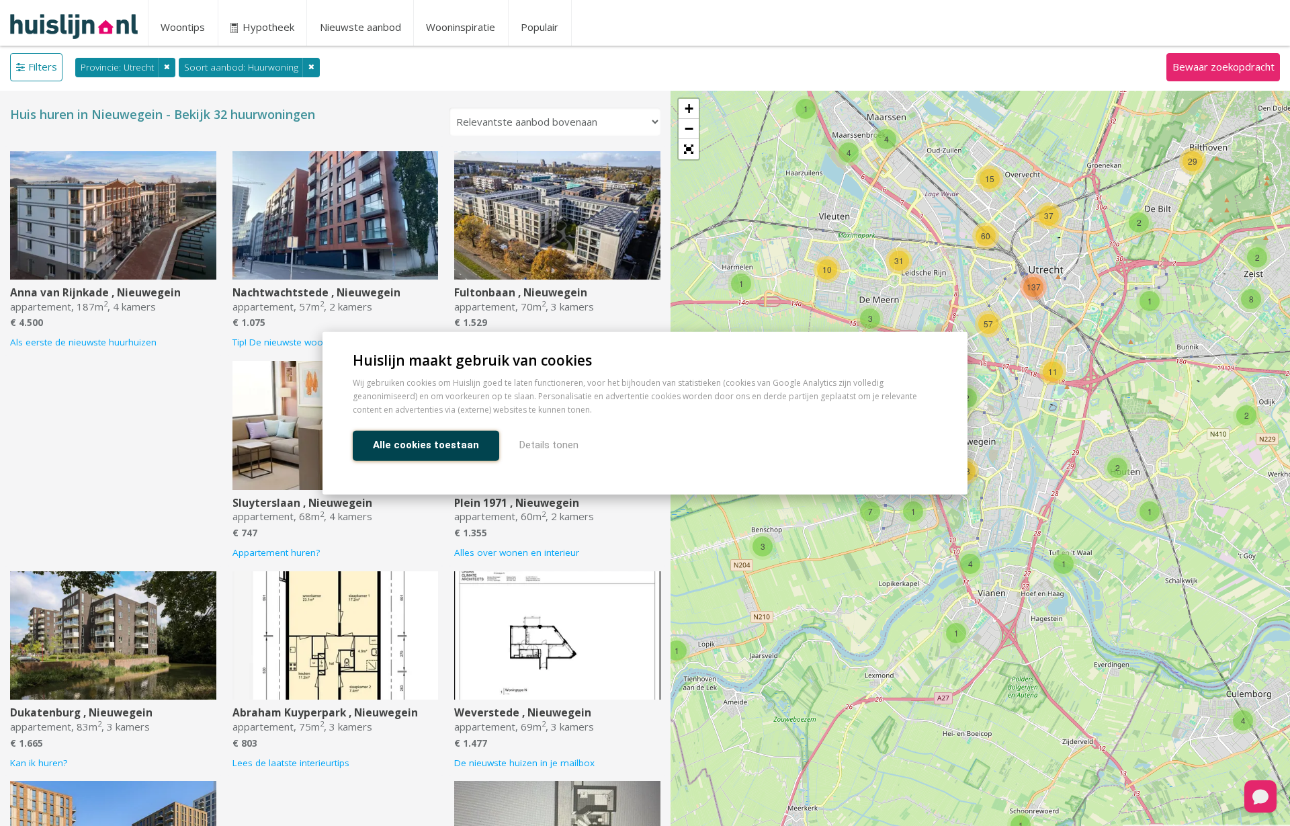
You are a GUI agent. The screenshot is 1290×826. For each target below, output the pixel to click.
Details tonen (548, 444)
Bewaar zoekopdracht (1223, 66)
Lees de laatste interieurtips (290, 763)
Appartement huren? (276, 552)
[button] (689, 149)
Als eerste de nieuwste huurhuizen (83, 342)
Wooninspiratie (460, 27)
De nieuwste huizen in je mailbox (524, 763)
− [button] (689, 128)
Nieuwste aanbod (360, 27)
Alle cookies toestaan (426, 444)
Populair (539, 27)
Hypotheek (267, 27)
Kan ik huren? (38, 763)
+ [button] (689, 108)
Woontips (183, 27)
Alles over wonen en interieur (516, 552)
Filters (42, 66)
